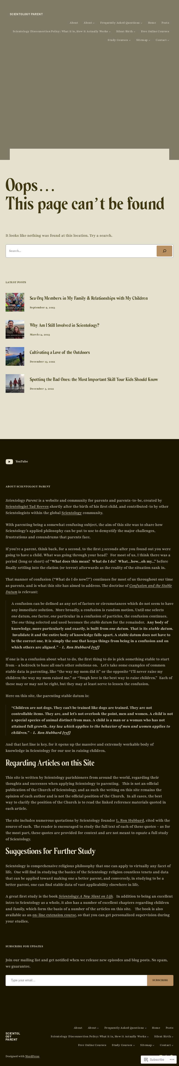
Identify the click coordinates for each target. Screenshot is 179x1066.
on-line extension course (54, 915)
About (74, 22)
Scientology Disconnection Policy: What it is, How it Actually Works (60, 31)
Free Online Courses (155, 31)
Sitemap (142, 40)
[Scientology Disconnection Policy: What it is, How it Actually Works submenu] (110, 31)
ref (95, 647)
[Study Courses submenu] (130, 40)
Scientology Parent (26, 14)
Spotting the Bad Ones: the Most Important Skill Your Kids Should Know (94, 380)
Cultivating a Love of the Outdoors (60, 353)
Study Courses (118, 40)
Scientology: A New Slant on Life (86, 896)
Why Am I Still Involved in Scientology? (64, 326)
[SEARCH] (164, 251)
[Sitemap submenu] (149, 40)
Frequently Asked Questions (120, 22)
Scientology (72, 512)
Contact (161, 40)
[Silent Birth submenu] (134, 31)
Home (152, 22)
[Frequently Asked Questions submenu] (141, 23)
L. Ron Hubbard (130, 820)
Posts (165, 22)
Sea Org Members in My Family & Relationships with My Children (89, 298)
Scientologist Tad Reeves (27, 506)
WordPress (32, 1056)
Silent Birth (124, 31)
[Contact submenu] (168, 40)
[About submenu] (94, 23)
